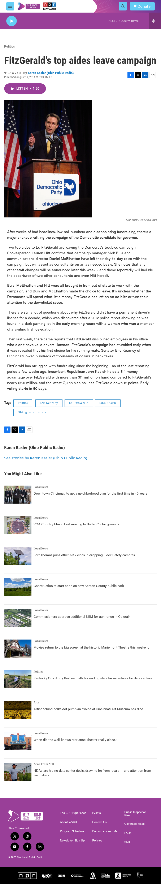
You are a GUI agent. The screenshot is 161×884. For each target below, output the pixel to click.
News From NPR (44, 764)
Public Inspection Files (135, 813)
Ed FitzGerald (78, 403)
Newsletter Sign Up (72, 840)
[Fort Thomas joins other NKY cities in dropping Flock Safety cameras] (17, 556)
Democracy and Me (104, 831)
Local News (41, 487)
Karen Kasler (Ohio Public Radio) (51, 73)
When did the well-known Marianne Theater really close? (75, 739)
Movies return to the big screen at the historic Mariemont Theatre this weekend (91, 647)
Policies (97, 840)
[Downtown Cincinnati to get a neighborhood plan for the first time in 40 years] (17, 495)
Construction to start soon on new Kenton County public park (79, 585)
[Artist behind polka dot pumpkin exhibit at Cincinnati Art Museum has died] (17, 710)
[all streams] (155, 21)
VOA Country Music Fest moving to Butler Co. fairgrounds (76, 524)
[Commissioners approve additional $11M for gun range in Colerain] (17, 618)
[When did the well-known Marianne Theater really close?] (17, 741)
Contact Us (99, 822)
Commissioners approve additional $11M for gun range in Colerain (82, 616)
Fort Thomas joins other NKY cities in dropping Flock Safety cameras (84, 554)
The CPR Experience (73, 812)
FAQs (127, 833)
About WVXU (68, 822)
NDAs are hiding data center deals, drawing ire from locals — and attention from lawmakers (92, 772)
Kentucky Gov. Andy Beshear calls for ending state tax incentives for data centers (93, 678)
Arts (36, 702)
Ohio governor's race (32, 412)
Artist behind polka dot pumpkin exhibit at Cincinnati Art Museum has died (88, 708)
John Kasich (107, 403)
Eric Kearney (49, 403)
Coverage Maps (134, 823)
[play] (11, 21)
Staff (127, 842)
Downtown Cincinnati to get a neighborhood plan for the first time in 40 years (90, 493)
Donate (144, 6)
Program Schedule (72, 831)
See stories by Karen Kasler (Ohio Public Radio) (45, 457)
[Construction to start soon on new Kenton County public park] (17, 587)
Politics (9, 46)
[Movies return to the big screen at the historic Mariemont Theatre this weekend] (17, 649)
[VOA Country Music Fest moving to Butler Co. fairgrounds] (17, 525)
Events (96, 812)
